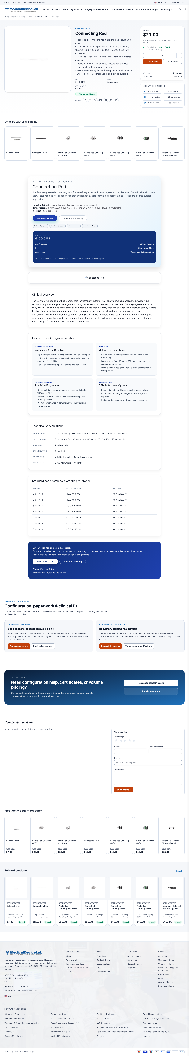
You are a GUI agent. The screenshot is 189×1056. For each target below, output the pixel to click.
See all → (180, 871)
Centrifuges (163, 974)
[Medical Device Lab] (21, 9)
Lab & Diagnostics (71, 9)
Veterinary (165, 9)
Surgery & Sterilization (95, 9)
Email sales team (151, 691)
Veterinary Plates (166, 964)
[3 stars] (125, 740)
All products (163, 956)
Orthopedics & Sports (121, 9)
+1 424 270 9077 (13, 2)
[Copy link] (111, 100)
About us (70, 956)
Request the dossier (110, 646)
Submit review (124, 789)
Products (14, 17)
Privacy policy (72, 960)
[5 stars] (134, 740)
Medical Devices (50, 9)
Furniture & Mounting (146, 9)
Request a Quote (45, 218)
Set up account (134, 956)
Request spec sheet (19, 646)
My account (132, 960)
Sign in (167, 2)
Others (161, 978)
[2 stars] (121, 740)
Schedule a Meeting (73, 218)
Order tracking (103, 964)
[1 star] (116, 740)
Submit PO (132, 968)
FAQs (99, 968)
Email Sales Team (45, 561)
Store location (103, 956)
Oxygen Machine (166, 982)
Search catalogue (166, 986)
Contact (69, 971)
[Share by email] (90, 100)
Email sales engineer (43, 646)
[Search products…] (179, 9)
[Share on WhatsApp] (85, 100)
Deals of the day (104, 960)
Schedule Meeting (73, 561)
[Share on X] (95, 100)
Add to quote (172, 61)
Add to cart (152, 61)
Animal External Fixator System (32, 17)
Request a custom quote (151, 682)
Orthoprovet (82, 28)
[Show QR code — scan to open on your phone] (116, 100)
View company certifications (138, 646)
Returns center (103, 971)
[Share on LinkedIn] (100, 100)
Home (6, 17)
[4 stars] (130, 740)
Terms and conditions (75, 964)
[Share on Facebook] (106, 100)
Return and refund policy (77, 968)
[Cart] (186, 9)
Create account (178, 2)
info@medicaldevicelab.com (35, 2)
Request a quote (134, 964)
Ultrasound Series (166, 960)
